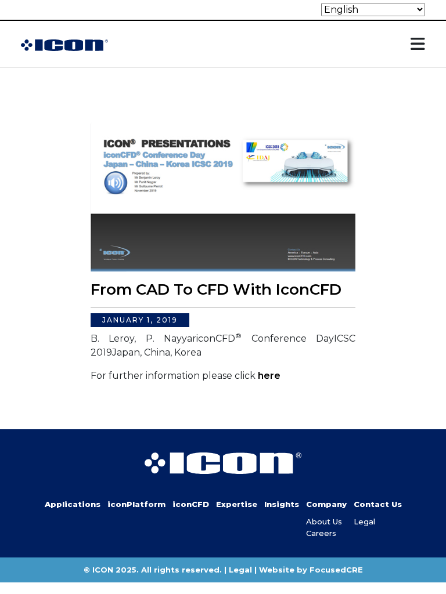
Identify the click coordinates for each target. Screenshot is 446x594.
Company (326, 504)
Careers (321, 533)
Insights (281, 504)
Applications (72, 504)
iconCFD (190, 504)
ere (272, 375)
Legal (364, 521)
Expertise (236, 504)
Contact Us (378, 504)
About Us (324, 521)
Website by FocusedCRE (311, 569)
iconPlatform (136, 504)
